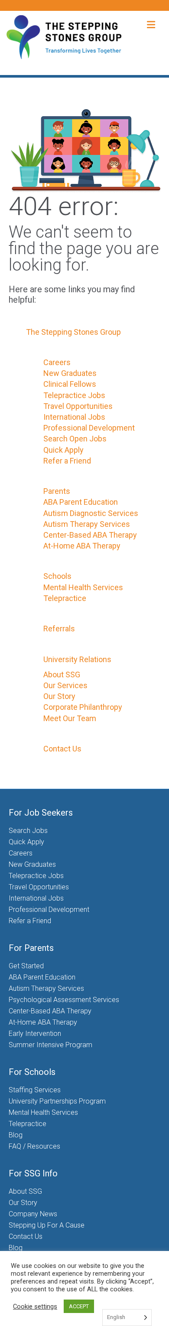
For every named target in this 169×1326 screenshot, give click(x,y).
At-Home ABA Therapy (81, 545)
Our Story (59, 696)
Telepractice (64, 598)
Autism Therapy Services (86, 524)
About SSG (61, 674)
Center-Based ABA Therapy (90, 534)
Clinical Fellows (69, 384)
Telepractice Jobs (74, 395)
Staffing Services (35, 1090)
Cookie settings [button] (35, 1306)
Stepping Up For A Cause (46, 1225)
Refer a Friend (67, 460)
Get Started (26, 966)
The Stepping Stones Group (73, 331)
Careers (57, 362)
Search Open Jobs (75, 438)
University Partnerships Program (57, 1101)
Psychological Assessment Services (64, 1000)
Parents (56, 491)
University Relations (77, 659)
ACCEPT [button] (79, 1306)
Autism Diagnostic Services (90, 513)
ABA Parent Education (80, 501)
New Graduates (70, 373)
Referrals (59, 628)
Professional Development (89, 427)
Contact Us (62, 748)
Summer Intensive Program (50, 1045)
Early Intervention (35, 1033)
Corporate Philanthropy (82, 707)
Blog (16, 1135)
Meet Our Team (69, 718)
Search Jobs (28, 830)
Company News (33, 1214)
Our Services (65, 685)
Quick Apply (63, 449)
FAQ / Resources (34, 1146)
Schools (57, 576)
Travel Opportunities (78, 406)
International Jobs (74, 416)
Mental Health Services (83, 587)
